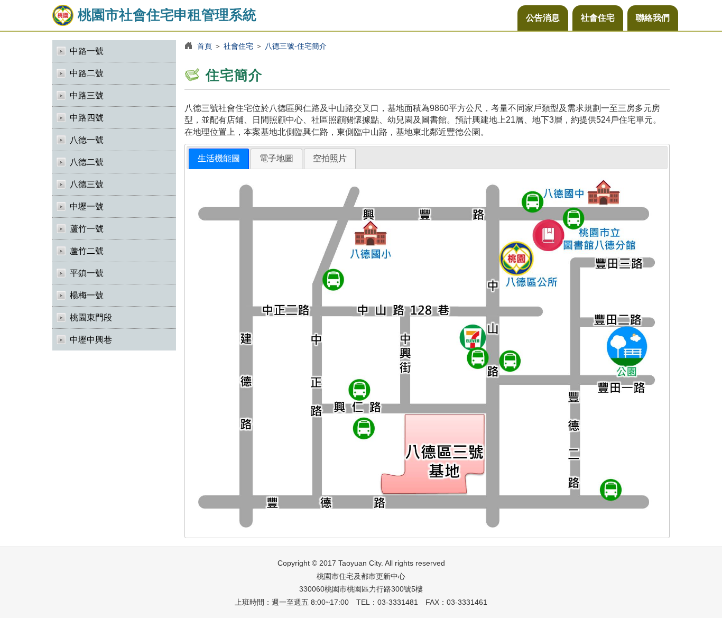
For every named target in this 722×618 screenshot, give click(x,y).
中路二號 (87, 73)
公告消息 (543, 17)
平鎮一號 (87, 273)
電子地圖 (276, 158)
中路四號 (87, 117)
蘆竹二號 (87, 250)
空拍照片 (330, 158)
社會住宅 (598, 17)
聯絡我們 (653, 17)
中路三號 (87, 95)
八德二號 (87, 162)
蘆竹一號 (87, 228)
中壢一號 (87, 206)
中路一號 (87, 51)
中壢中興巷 (91, 339)
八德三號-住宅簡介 (296, 46)
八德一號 (87, 139)
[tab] (219, 159)
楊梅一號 (87, 295)
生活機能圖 (219, 158)
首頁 (204, 46)
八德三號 (87, 184)
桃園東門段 (91, 317)
